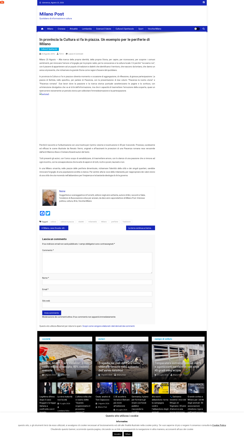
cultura (53, 222)
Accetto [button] (117, 434)
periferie (114, 222)
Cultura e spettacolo (125, 29)
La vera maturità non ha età (64, 398)
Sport (140, 29)
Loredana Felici (63, 411)
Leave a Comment (75, 54)
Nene (61, 54)
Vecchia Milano (154, 29)
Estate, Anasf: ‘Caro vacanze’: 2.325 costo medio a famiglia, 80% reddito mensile (65, 366)
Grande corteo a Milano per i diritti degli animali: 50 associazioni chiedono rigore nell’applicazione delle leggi (196, 406)
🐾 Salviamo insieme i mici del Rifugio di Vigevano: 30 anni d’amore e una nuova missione (178, 404)
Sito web (46, 301)
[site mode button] (197, 28)
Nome (45, 278)
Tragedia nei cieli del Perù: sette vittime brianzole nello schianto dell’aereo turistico (119, 366)
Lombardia (87, 29)
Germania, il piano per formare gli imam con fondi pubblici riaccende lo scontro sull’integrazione (140, 406)
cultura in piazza (67, 222)
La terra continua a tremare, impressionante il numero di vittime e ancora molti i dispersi (141, 228)
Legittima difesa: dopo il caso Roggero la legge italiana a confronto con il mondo (48, 404)
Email (45, 289)
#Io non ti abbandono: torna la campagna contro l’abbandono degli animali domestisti (160, 406)
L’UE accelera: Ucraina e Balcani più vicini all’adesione (122, 401)
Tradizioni (127, 222)
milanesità (92, 222)
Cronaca (61, 29)
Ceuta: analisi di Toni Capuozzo (103, 398)
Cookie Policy (219, 425)
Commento (48, 250)
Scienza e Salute (103, 29)
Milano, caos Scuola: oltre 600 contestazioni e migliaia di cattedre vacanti (55, 228)
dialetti (81, 222)
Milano (50, 29)
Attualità (74, 29)
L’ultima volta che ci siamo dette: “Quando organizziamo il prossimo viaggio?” (83, 404)
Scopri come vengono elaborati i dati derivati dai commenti (108, 326)
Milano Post (51, 14)
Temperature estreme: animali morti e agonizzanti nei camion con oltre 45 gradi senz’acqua (178, 366)
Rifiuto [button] (128, 434)
